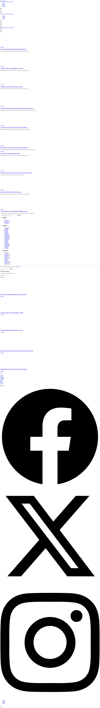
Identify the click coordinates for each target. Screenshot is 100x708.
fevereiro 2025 (7, 234)
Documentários (7, 257)
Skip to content (2, 0)
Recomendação (7, 262)
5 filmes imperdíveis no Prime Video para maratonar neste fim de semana (16, 172)
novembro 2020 (7, 243)
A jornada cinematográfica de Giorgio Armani (10, 153)
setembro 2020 (7, 245)
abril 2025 (6, 232)
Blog (5, 219)
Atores (6, 253)
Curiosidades (7, 255)
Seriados (6, 263)
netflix (6, 260)
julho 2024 (6, 240)
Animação (6, 252)
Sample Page (7, 223)
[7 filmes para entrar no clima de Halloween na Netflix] (50, 59)
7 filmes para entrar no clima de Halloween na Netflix (11, 68)
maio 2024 (6, 242)
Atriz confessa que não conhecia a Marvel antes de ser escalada (13, 127)
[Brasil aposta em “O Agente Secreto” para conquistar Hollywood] (50, 137)
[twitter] (50, 585)
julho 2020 (6, 247)
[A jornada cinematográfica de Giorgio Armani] (50, 150)
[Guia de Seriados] (3, 1)
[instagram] (50, 698)
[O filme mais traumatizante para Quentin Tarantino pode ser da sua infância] (50, 97)
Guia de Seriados (7, 220)
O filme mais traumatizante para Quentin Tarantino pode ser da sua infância (16, 108)
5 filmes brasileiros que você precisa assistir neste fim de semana (13, 211)
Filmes (6, 258)
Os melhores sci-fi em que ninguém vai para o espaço (11, 86)
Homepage (6, 221)
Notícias (6, 261)
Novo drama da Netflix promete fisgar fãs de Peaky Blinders (13, 49)
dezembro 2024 (7, 236)
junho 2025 (6, 230)
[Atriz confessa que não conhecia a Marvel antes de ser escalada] (50, 118)
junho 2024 (6, 241)
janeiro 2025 (7, 235)
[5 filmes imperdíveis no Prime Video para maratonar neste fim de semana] (50, 163)
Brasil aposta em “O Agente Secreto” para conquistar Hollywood (14, 147)
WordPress (18, 266)
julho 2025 (6, 229)
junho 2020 (6, 248)
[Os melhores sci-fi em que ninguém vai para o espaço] (50, 77)
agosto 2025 (7, 228)
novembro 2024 (7, 237)
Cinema (6, 254)
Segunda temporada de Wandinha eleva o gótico (10, 192)
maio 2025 (6, 231)
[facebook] (50, 486)
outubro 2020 (7, 244)
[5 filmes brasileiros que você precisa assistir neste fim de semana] (50, 202)
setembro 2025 (7, 227)
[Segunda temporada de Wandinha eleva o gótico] (50, 182)
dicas (5, 256)
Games (6, 259)
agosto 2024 (7, 239)
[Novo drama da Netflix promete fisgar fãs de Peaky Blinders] (50, 39)
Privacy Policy (7, 222)
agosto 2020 (7, 246)
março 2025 (6, 233)
